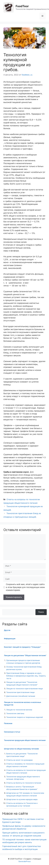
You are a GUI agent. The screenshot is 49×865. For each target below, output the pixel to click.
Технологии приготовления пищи (20, 692)
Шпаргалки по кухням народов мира (21, 799)
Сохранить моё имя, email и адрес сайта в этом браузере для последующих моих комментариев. (25, 587)
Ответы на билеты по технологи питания (23, 783)
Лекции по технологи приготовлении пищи (24, 688)
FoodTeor (22, 6)
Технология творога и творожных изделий (24, 717)
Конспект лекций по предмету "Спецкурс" (22, 647)
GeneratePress (24, 861)
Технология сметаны (15, 713)
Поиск (41, 612)
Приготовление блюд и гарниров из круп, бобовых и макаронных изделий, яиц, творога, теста (26, 675)
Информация (9, 638)
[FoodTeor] (8, 7)
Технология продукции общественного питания (25, 740)
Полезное (8, 723)
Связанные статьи (12, 732)
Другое (7, 630)
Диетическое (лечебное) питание (20, 696)
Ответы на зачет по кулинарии (19, 760)
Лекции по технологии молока (19, 710)
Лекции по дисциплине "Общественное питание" (25, 655)
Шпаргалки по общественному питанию (21, 749)
